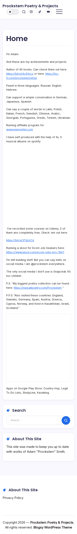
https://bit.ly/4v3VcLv (19, 73)
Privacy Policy (13, 498)
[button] (13, 12)
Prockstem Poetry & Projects (30, 6)
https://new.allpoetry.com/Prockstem (38, 287)
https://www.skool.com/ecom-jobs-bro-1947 (35, 252)
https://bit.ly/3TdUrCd (20, 240)
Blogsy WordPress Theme (52, 527)
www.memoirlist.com (19, 129)
